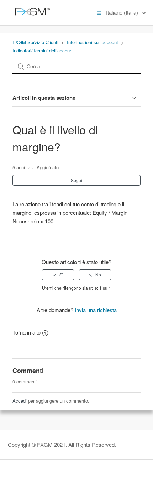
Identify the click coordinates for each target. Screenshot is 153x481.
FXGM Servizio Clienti (35, 42)
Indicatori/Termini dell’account (43, 50)
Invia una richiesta (96, 310)
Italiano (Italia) (122, 12)
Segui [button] (76, 180)
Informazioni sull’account (92, 42)
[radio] (58, 274)
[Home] (31, 16)
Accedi (19, 400)
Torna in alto (26, 332)
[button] (99, 12)
